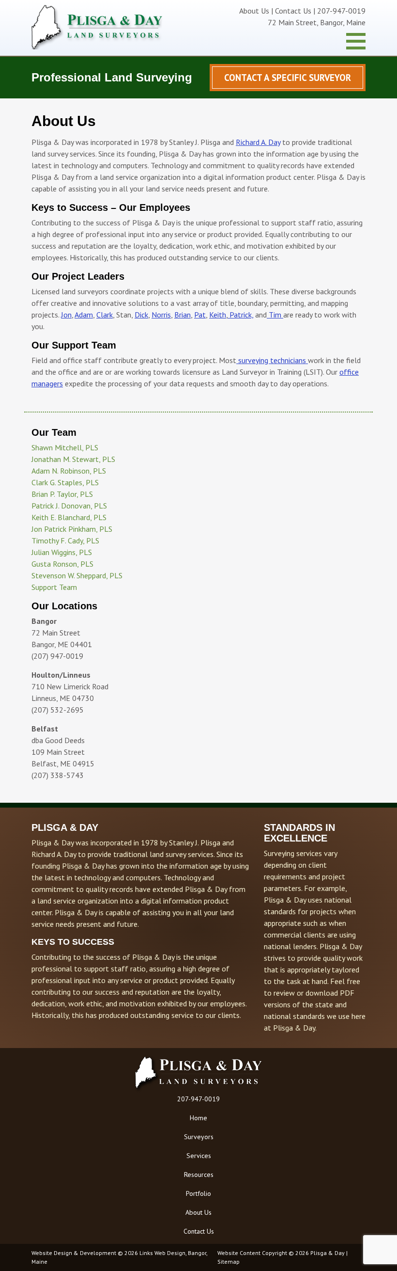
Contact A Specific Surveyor (287, 77)
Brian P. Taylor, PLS (62, 494)
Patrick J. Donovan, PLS (69, 505)
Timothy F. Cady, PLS (65, 540)
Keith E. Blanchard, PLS (69, 517)
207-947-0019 (198, 1099)
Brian (182, 314)
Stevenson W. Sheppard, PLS (76, 575)
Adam (84, 314)
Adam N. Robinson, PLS (68, 471)
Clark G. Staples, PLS (65, 482)
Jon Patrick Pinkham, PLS (71, 529)
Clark (104, 314)
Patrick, (240, 314)
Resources (199, 1174)
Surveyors (199, 1136)
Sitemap (228, 1261)
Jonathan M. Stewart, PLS (73, 459)
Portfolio (198, 1193)
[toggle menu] (356, 41)
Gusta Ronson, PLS (62, 564)
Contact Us (293, 11)
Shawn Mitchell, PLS (64, 447)
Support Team (54, 587)
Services (198, 1155)
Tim (275, 314)
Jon (66, 314)
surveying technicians (272, 360)
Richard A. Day (258, 142)
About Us (254, 11)
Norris (161, 314)
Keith (217, 314)
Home (198, 1117)
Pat (200, 314)
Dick (141, 314)
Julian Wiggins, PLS (61, 552)
